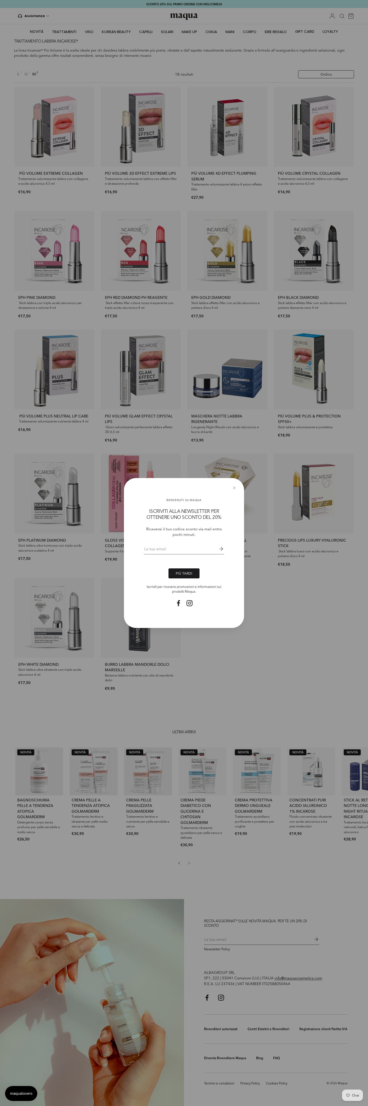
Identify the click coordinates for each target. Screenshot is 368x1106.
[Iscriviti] (217, 549)
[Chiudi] (234, 488)
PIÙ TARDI (184, 573)
